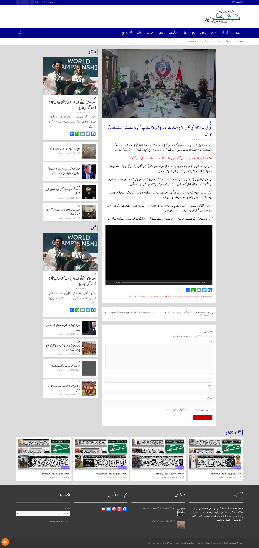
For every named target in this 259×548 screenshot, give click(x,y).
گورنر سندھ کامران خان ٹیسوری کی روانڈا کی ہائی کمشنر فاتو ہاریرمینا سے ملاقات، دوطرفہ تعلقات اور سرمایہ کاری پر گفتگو (172, 158)
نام (211, 374)
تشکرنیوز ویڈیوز (126, 33)
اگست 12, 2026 (75, 370)
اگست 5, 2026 (123, 477)
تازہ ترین (92, 52)
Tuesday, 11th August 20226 (168, 473)
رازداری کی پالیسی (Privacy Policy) (44, 2)
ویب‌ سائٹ (209, 398)
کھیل (185, 33)
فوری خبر (224, 33)
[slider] (161, 282)
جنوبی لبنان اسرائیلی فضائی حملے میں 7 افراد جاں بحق (64, 149)
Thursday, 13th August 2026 (226, 473)
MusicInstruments (188, 297)
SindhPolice (166, 297)
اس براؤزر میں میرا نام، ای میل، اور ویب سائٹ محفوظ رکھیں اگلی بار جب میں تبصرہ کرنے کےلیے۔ (186, 410)
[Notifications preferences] (5, 542)
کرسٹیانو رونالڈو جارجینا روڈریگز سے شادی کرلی (66, 366)
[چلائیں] (209, 282)
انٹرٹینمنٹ (173, 33)
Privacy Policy (204, 543)
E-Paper (236, 467)
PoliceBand (176, 297)
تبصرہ (210, 341)
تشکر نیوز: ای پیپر (233, 432)
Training (146, 297)
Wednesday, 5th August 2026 (111, 473)
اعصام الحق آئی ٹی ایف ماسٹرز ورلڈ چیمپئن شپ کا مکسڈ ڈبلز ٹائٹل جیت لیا (72, 105)
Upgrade (131, 297)
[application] (158, 255)
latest (198, 297)
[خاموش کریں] (113, 282)
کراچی (213, 33)
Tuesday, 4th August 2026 (55, 473)
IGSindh (204, 297)
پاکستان (203, 33)
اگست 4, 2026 (65, 477)
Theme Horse (189, 543)
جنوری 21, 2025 (207, 139)
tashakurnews (156, 297)
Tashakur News (196, 139)
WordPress (167, 543)
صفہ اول (237, 33)
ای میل (210, 386)
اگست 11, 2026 (75, 394)
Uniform (138, 297)
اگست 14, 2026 (75, 334)
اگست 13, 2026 (75, 354)
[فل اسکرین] (109, 282)
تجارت (150, 33)
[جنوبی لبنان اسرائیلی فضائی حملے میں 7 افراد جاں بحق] (181, 525)
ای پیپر (160, 33)
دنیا (193, 33)
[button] (159, 255)
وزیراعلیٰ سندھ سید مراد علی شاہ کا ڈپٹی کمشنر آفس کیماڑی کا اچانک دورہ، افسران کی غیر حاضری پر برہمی (131, 312)
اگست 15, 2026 (91, 112)
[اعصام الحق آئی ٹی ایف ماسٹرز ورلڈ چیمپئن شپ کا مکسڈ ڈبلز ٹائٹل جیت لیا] (181, 512)
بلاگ (139, 33)
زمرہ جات (67, 508)
